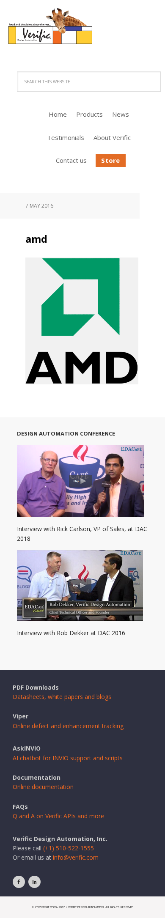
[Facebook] (19, 882)
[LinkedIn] (34, 882)
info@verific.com (76, 857)
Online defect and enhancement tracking (68, 726)
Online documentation (43, 787)
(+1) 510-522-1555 (68, 848)
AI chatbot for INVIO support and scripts (68, 758)
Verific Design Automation (82, 33)
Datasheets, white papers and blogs (62, 697)
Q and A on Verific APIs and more (58, 816)
